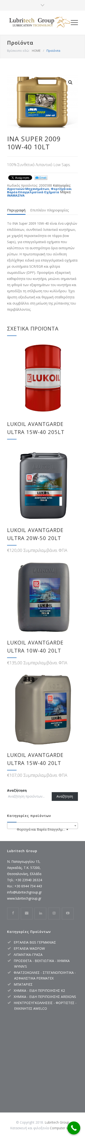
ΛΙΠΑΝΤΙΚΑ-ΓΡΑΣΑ (28, 954)
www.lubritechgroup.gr (24, 898)
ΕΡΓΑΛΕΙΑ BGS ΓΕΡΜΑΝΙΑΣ (35, 942)
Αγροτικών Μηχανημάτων (28, 189)
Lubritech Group (57, 1122)
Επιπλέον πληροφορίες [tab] (49, 210)
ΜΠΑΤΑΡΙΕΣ (23, 984)
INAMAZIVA (16, 195)
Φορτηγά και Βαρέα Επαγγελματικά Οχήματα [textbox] (43, 829)
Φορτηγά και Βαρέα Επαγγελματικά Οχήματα (39, 190)
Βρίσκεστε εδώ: (18, 50)
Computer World (62, 1128)
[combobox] (42, 825)
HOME (36, 50)
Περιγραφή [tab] (16, 210)
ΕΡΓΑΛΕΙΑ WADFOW (29, 948)
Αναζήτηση (17, 790)
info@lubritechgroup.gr (24, 892)
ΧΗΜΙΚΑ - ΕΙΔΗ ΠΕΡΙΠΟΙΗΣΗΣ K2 (39, 990)
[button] (70, 82)
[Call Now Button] (73, 1127)
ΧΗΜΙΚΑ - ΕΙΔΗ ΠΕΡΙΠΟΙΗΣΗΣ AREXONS (45, 996)
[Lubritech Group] (39, 22)
